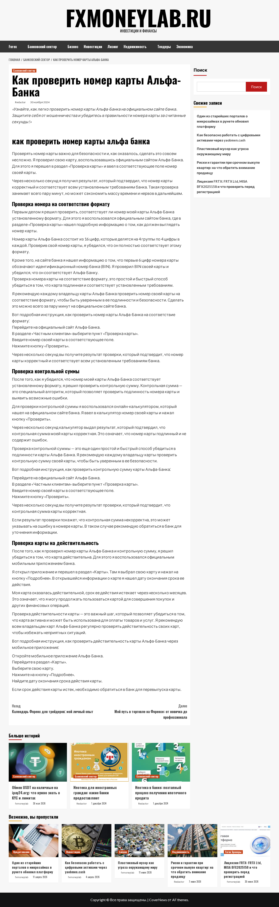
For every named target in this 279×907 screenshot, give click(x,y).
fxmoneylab (21, 803)
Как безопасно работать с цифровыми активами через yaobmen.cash (228, 137)
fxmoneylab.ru (138, 17)
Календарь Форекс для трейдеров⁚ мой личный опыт (52, 708)
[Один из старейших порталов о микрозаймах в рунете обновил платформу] (33, 840)
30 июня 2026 (252, 881)
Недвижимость (135, 46)
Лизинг (112, 46)
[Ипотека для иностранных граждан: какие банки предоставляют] (99, 762)
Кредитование (21, 852)
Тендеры (164, 46)
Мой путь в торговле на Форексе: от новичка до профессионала (150, 711)
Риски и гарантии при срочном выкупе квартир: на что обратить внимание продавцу (228, 167)
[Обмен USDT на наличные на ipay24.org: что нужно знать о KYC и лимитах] (38, 762)
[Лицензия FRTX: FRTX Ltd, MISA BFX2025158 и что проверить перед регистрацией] (245, 840)
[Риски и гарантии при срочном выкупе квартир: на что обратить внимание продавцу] (192, 840)
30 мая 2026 (39, 803)
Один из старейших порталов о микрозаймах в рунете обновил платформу (223, 121)
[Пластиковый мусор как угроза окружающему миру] (139, 840)
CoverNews (158, 900)
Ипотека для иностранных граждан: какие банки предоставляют (95, 793)
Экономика (184, 46)
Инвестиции (93, 46)
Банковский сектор (42, 46)
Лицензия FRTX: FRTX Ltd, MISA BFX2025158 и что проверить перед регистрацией (226, 186)
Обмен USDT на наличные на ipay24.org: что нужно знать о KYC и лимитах (36, 793)
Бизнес (73, 46)
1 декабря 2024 (98, 803)
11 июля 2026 (145, 872)
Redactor (20, 102)
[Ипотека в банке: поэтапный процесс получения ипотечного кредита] (161, 762)
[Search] (267, 46)
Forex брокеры (233, 852)
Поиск (200, 70)
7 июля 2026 (195, 881)
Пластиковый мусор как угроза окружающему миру (223, 151)
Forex (13, 46)
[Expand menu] (19, 47)
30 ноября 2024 (39, 102)
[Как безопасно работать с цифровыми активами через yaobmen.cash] (86, 840)
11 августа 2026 (40, 877)
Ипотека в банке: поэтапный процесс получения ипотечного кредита (160, 793)
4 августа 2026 (93, 877)
